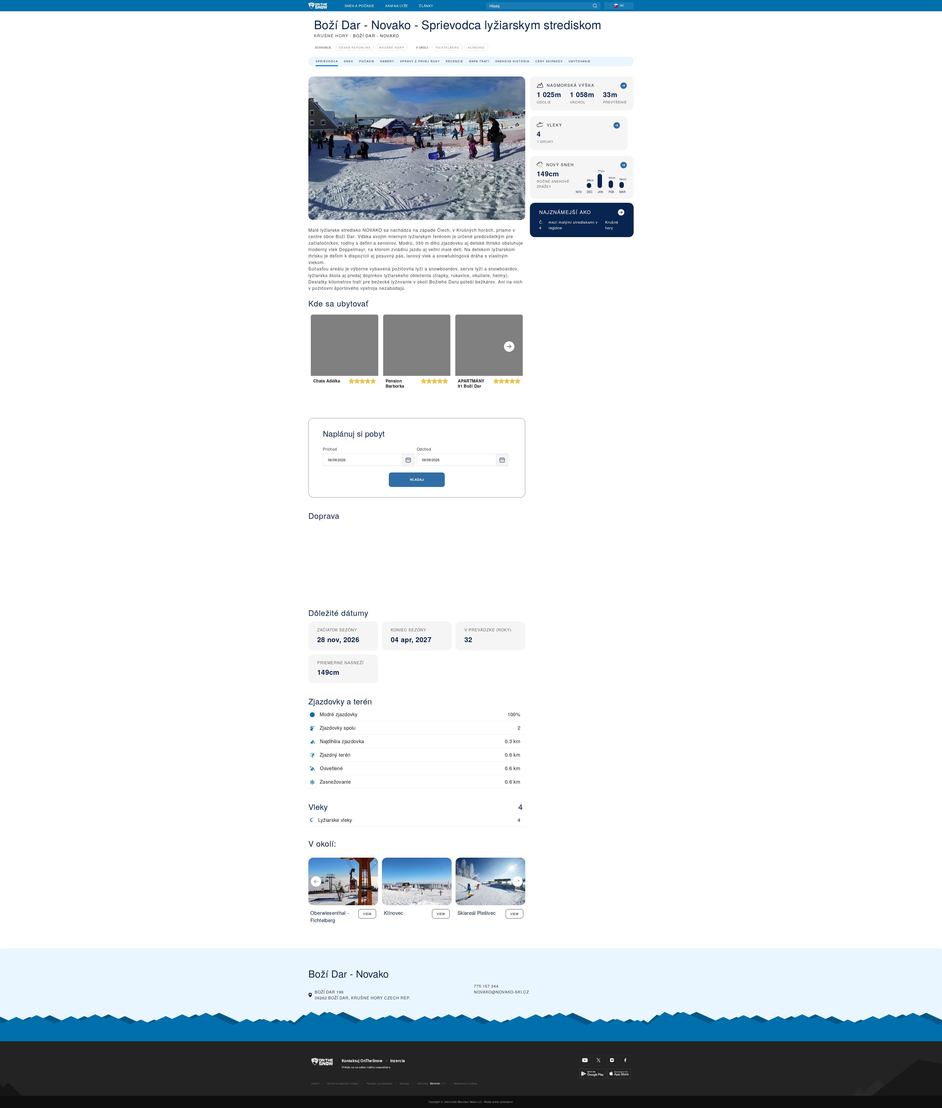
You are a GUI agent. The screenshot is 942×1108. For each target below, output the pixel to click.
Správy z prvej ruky (420, 61)
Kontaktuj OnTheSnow (362, 1060)
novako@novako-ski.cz (501, 992)
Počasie (366, 61)
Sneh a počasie (359, 5)
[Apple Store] (619, 1073)
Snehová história (512, 61)
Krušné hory (391, 47)
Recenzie (454, 61)
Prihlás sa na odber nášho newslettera (366, 1067)
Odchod (424, 449)
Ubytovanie (579, 61)
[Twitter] (598, 1060)
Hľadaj (417, 479)
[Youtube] (585, 1060)
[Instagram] (612, 1060)
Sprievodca (327, 61)
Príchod (330, 449)
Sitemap (404, 1083)
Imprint (315, 1083)
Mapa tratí (479, 61)
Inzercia (397, 1060)
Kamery (387, 61)
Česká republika (355, 47)
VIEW (367, 914)
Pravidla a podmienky (379, 1083)
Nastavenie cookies (465, 1083)
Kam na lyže (396, 5)
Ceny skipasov (549, 61)
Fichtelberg (447, 47)
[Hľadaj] (595, 5)
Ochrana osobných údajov (343, 1083)
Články (426, 5)
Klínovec (476, 47)
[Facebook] (625, 1060)
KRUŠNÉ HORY (331, 35)
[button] (416, 560)
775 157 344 (486, 986)
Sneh (348, 61)
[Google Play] (592, 1073)
